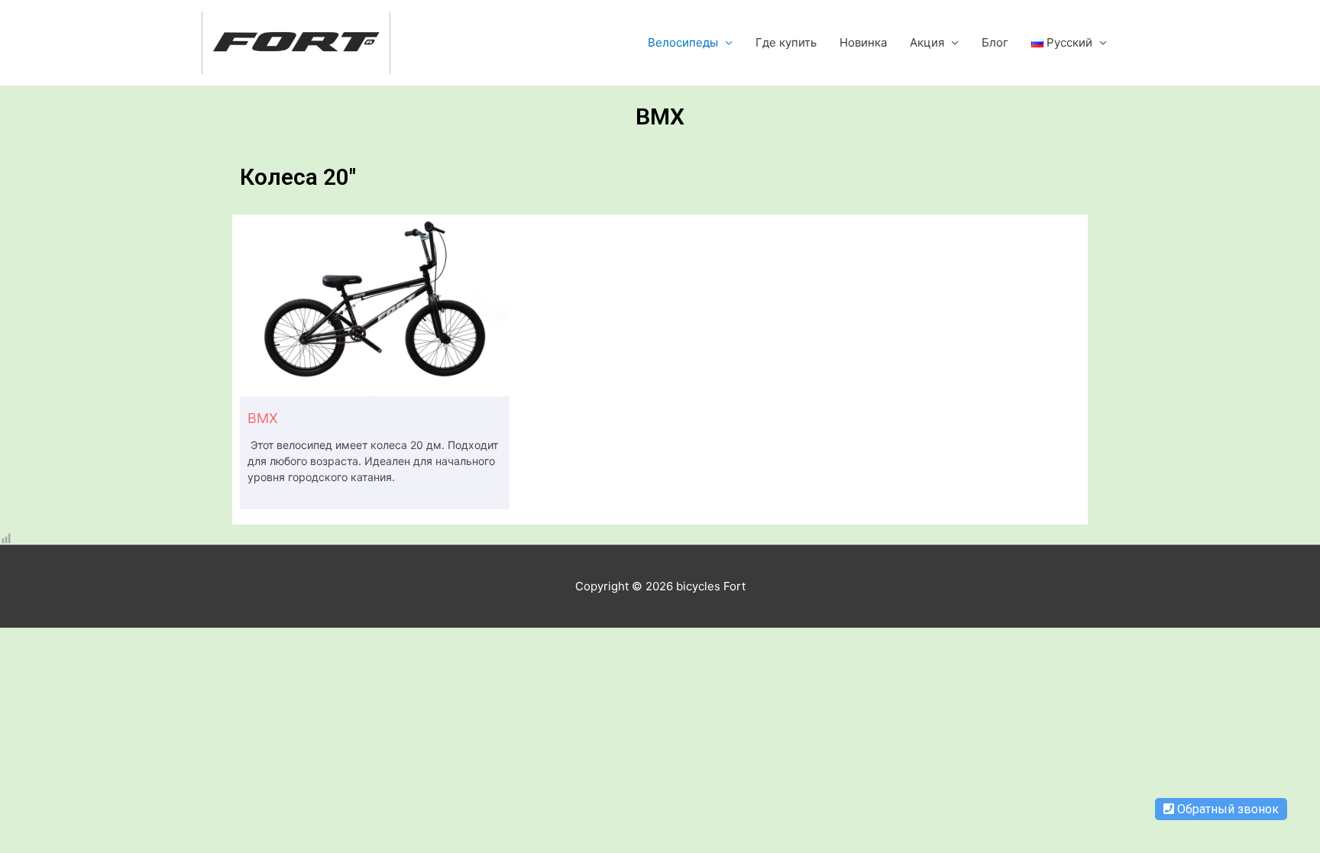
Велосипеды (683, 42)
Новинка (863, 42)
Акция (927, 42)
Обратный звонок (1226, 809)
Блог (995, 42)
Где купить (786, 42)
